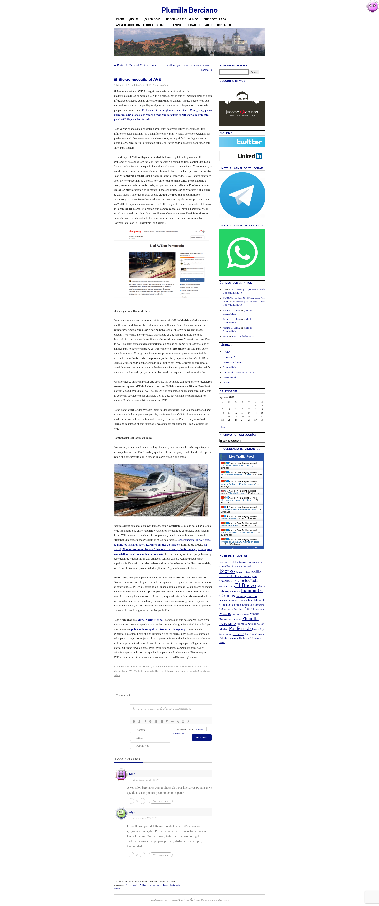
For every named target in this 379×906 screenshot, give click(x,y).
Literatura (258, 609)
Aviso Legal (131, 884)
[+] (189, 721)
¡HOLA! (133, 19)
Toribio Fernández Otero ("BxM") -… (239, 465)
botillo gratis (251, 576)
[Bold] (134, 721)
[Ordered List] (156, 721)
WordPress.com (221, 899)
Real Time (240, 548)
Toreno (238, 633)
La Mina (176, 25)
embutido (261, 586)
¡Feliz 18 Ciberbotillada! (242, 336)
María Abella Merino (150, 620)
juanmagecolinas (246, 596)
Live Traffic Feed (241, 456)
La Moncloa (257, 604)
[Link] (178, 721)
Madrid (225, 613)
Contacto (224, 25)
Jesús (225, 336)
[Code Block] (172, 721)
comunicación (227, 586)
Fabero (223, 591)
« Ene (222, 426)
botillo (256, 571)
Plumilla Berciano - (237, 493)
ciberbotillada (247, 580)
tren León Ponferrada (186, 671)
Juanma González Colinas (233, 600)
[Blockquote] (167, 721)
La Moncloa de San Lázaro (231, 609)
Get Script (229, 548)
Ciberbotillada (215, 19)
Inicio (120, 19)
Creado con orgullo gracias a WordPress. (169, 899)
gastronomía (234, 591)
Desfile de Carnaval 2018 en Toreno (135, 65)
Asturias (223, 562)
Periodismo (235, 619)
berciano (243, 562)
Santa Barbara (225, 633)
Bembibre (233, 562)
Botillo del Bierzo (232, 576)
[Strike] (150, 721)
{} (183, 721)
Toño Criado (250, 633)
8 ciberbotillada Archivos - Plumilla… (240, 473)
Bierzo (158, 671)
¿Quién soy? (152, 19)
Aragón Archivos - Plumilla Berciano (238, 484)
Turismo (260, 634)
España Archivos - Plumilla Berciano (238, 509)
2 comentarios (160, 85)
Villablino (242, 638)
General (146, 666)
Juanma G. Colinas (232, 310)
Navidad (223, 619)
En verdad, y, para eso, (163, 549)
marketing (236, 613)
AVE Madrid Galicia (190, 666)
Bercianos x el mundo (182, 19)
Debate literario (199, 25)
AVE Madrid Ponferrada (141, 671)
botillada (246, 572)
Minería (254, 614)
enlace (117, 675)
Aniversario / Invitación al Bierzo (140, 25)
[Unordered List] (161, 721)
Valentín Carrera (227, 638)
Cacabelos (224, 581)
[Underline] (145, 721)
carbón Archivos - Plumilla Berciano (238, 532)
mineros (245, 613)
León (249, 608)
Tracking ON (252, 548)
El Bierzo (168, 671)
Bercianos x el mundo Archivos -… (238, 500)
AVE (176, 666)
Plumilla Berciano (189, 10)
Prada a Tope (258, 629)
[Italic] (139, 721)
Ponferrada (240, 628)
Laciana (246, 604)
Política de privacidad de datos (153, 884)
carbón (234, 580)
